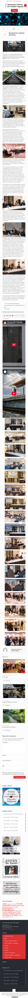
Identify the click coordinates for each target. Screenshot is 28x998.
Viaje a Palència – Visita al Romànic (11, 820)
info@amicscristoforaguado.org (14, 1)
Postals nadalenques (9, 912)
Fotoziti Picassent (18, 910)
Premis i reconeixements (10, 952)
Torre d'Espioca (6, 917)
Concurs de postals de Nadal (11, 940)
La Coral (6, 945)
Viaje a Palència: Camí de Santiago (10, 817)
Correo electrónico (6, 760)
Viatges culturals (8, 957)
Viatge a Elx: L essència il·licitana (10, 827)
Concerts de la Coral (17, 905)
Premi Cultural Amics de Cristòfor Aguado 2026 (13, 814)
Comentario (5, 742)
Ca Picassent (5, 677)
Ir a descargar (5, 318)
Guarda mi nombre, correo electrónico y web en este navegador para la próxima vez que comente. (13, 773)
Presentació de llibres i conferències (12, 955)
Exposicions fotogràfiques (8, 909)
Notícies (6, 947)
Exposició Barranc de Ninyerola (8, 727)
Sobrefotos (21, 915)
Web (3, 765)
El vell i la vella (14, 907)
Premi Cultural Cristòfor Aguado (11, 913)
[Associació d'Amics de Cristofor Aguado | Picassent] (14, 5)
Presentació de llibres (10, 915)
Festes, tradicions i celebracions (11, 943)
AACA (4, 904)
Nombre (4, 755)
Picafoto (6, 950)
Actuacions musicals (11, 904)
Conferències (6, 907)
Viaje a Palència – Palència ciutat (10, 823)
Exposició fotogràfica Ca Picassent (9, 702)
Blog (6, 938)
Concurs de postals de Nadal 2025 (10, 830)
